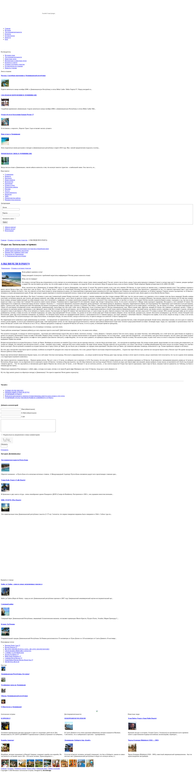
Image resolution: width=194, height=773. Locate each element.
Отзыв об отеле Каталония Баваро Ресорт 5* (17, 114)
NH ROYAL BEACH (12, 662)
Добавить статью (20, 768)
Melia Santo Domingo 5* (13, 656)
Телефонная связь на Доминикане (13, 685)
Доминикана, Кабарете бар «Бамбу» (77, 740)
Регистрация (9, 231)
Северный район (7, 604)
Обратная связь (41, 768)
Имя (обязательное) (28, 409)
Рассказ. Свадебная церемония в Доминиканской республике (23, 75)
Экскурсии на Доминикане (14, 254)
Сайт (23, 416)
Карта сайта (31, 768)
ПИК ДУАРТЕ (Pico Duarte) (11, 500)
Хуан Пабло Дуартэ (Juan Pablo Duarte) (142, 718)
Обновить (4, 444)
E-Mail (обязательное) (29, 413)
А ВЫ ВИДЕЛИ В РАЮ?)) (15, 263)
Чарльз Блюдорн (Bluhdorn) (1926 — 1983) (143, 740)
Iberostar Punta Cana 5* (12, 645)
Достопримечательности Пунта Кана (14, 460)
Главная (3, 240)
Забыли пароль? (10, 227)
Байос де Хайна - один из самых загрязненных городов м (21, 584)
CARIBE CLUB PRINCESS (14, 653)
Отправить (4, 450)
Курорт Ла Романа (8, 624)
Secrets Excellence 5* (12, 654)
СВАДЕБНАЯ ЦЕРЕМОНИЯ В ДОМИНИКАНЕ (19, 95)
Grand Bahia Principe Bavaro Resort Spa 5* (19, 660)
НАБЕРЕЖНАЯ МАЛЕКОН (75, 718)
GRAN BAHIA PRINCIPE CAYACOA (18, 651)
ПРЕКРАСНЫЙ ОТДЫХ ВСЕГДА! (17, 392)
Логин (4, 207)
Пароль (4, 213)
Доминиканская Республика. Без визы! (15, 674)
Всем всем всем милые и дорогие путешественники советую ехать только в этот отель (35, 396)
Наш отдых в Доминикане (10, 134)
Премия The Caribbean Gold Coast (16, 252)
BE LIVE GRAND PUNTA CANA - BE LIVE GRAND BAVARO (27, 649)
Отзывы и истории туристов (17, 240)
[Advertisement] (97, 46)
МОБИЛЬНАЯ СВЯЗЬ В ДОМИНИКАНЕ (16, 153)
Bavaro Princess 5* (11, 647)
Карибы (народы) (7, 740)
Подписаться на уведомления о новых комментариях (21, 435)
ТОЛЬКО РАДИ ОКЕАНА (14, 390)
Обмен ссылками (54, 768)
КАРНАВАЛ (5, 718)
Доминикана (5, 268)
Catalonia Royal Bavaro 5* (13, 658)
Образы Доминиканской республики (14, 696)
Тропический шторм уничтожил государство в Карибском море (27, 249)
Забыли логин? (10, 229)
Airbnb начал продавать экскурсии (17, 250)
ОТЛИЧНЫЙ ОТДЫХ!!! (13, 394)
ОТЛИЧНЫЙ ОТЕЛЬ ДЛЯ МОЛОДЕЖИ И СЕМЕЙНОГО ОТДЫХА (29, 398)
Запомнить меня (8, 219)
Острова (10, 768)
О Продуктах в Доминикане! (11, 707)
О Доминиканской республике (15, 256)
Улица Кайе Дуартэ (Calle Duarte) (13, 480)
